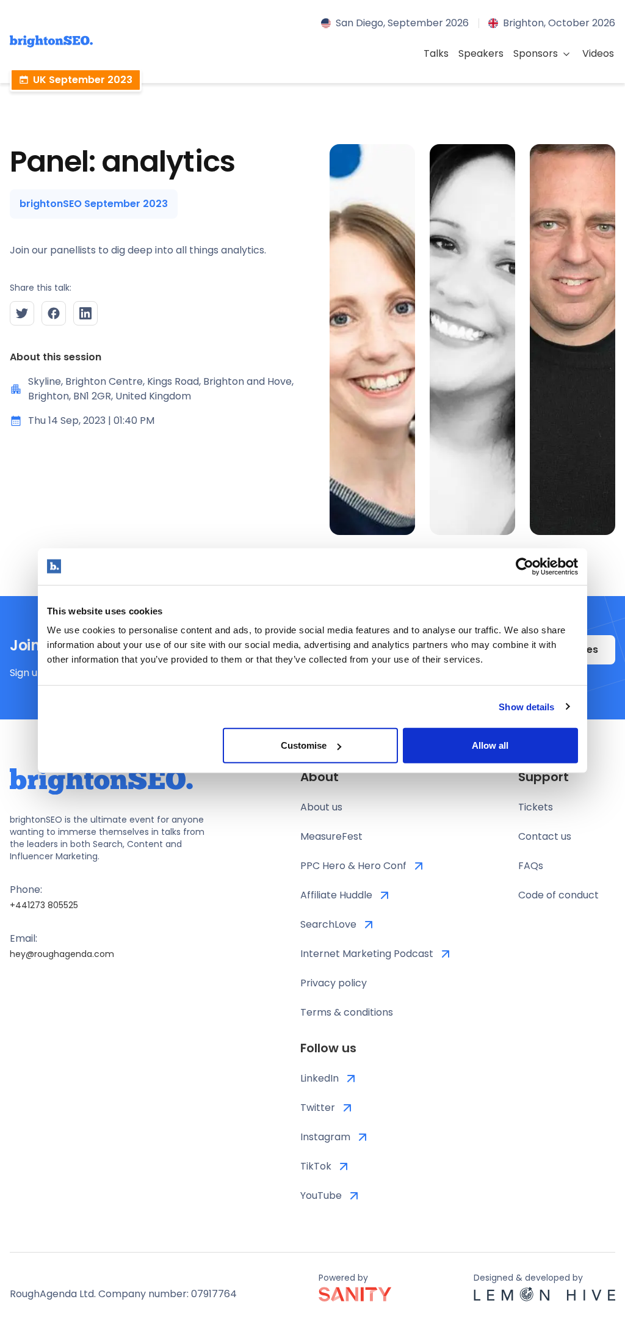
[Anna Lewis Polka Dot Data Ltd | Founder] (372, 339)
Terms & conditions (346, 1012)
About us (321, 807)
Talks (436, 53)
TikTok (315, 1166)
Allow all (490, 745)
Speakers (481, 53)
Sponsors (535, 53)
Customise (304, 745)
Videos (598, 53)
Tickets (535, 807)
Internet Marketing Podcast (366, 954)
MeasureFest (331, 836)
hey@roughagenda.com (62, 954)
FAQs (530, 866)
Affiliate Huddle (336, 895)
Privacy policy (333, 983)
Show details (526, 706)
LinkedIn (319, 1078)
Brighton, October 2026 (559, 23)
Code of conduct (558, 895)
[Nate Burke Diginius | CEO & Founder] (572, 339)
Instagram (325, 1137)
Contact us (544, 836)
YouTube (321, 1195)
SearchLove (328, 924)
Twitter (317, 1108)
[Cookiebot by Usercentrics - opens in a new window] (524, 566)
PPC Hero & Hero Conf (353, 866)
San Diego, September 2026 (402, 23)
